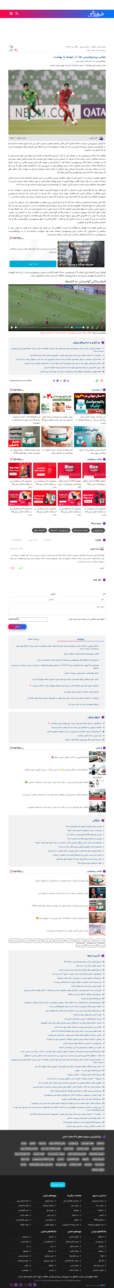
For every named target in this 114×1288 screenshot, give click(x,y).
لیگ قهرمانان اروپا (22, 1154)
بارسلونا (42, 1143)
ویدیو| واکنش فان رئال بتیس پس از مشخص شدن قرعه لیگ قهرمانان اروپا (73, 1011)
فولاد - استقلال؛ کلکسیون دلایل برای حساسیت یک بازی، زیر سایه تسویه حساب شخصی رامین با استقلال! (62, 1055)
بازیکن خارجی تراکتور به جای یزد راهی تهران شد (81, 692)
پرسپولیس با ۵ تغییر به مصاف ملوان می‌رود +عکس (82, 1043)
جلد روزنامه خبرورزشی (70, 1224)
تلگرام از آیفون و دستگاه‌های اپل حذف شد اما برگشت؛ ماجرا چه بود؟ (76, 727)
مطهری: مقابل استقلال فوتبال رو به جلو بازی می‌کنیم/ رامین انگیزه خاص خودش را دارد (69, 1083)
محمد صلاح (74, 1246)
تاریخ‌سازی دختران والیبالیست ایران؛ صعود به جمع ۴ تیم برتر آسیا (76, 974)
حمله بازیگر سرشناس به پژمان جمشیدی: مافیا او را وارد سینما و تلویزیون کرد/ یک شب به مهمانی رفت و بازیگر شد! (58, 359)
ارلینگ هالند (74, 1270)
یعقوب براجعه (98, 1169)
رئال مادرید (68, 1148)
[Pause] (60, 265)
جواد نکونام (24, 1224)
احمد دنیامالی (75, 1164)
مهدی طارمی (49, 1224)
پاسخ (102, 568)
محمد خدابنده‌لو (81, 530)
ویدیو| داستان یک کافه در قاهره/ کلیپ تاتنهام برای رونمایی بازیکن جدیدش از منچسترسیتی (67, 1087)
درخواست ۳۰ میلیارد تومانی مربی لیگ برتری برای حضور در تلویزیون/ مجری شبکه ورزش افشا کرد (65, 355)
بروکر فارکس (59, 941)
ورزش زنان (75, 1205)
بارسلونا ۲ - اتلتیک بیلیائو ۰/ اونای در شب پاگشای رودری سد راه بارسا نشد (74, 1078)
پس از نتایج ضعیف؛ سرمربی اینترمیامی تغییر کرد (82, 1019)
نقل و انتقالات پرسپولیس (43, 1159)
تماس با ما (100, 1205)
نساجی (60, 1159)
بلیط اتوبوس (92, 945)
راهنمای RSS (99, 1220)
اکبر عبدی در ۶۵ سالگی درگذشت (89, 735)
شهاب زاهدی (39, 1154)
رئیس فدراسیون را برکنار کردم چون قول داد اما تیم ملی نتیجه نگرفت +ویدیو (72, 367)
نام (104, 593)
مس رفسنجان (98, 1265)
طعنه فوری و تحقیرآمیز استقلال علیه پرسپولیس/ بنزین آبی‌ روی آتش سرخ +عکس (70, 371)
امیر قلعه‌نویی (73, 1159)
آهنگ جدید (69, 941)
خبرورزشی (96, 14)
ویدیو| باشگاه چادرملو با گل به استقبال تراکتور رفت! (82, 1122)
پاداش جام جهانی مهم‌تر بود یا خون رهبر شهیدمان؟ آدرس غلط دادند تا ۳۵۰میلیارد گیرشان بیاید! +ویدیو (63, 363)
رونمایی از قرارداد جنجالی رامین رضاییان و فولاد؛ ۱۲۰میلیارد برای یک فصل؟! (74, 1039)
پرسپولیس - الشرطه (59, 530)
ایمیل (53, 593)
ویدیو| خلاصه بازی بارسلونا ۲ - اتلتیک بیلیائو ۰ (84, 1074)
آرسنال (51, 1237)
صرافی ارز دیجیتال (15, 941)
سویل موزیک (48, 941)
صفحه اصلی (102, 47)
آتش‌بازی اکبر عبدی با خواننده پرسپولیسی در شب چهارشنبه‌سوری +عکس (74, 731)
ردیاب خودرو (80, 941)
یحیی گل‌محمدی (22, 1220)
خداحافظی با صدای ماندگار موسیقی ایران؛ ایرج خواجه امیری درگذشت (76, 723)
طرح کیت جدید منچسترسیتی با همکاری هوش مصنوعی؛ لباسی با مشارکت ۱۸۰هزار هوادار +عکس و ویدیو (62, 990)
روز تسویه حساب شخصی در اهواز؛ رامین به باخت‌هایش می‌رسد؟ (77, 982)
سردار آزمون (49, 1201)
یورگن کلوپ (74, 1251)
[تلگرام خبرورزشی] (16, 1285)
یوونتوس (25, 1270)
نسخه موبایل (58, 1184)
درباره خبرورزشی (98, 1201)
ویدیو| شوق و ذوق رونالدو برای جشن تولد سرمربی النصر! (80, 970)
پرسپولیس (98, 530)
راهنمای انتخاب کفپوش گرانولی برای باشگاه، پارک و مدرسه (80, 847)
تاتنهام (85, 1159)
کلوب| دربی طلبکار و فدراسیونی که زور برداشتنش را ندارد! (80, 1047)
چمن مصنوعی (100, 941)
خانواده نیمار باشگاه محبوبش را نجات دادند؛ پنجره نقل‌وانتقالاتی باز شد (75, 1006)
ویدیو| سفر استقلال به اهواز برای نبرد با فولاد (84, 994)
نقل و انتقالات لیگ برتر (50, 1148)
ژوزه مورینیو (61, 1164)
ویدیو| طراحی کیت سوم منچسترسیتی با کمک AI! (82, 962)
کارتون (76, 1220)
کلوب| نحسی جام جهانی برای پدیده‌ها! (87, 1015)
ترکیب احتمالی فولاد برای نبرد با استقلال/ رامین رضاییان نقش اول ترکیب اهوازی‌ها (71, 1023)
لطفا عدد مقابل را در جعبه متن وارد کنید (87, 619)
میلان (26, 1265)
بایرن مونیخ (49, 1256)
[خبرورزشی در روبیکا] (25, 1285)
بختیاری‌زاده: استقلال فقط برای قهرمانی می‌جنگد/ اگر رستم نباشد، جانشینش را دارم (68, 660)
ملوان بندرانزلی (98, 1270)
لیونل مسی (74, 1265)
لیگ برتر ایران (84, 47)
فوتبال (93, 47)
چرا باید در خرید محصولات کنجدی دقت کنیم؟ (84, 830)
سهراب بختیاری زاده (56, 1154)
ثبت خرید (33, 263)
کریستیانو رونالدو (72, 1241)
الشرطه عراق (39, 530)
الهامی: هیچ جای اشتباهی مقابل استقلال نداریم (81, 654)
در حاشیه (75, 1215)
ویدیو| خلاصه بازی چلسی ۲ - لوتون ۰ (87, 1070)
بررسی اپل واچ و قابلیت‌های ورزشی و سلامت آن (84, 834)
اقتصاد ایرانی (81, 945)
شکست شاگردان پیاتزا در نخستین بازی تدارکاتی (83, 1126)
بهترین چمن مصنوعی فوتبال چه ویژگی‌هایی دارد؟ (83, 826)
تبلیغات (101, 1210)
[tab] (80, 639)
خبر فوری (90, 941)
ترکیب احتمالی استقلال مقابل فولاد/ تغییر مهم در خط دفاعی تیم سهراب (74, 1035)
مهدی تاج (50, 1210)
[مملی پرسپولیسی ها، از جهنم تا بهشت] (57, 102)
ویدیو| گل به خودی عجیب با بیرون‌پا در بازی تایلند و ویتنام (79, 978)
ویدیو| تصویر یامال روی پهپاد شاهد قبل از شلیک (83, 739)
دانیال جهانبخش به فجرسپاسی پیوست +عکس (81, 673)
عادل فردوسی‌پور (23, 1201)
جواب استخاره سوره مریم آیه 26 (89, 863)
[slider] (39, 327)
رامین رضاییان (82, 1148)
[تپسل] (10, 238)
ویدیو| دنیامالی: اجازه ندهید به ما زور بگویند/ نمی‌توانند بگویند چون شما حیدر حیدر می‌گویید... (65, 1103)
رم (28, 1246)
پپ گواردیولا (74, 1256)
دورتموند (25, 1237)
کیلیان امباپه (74, 1237)
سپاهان (88, 1164)
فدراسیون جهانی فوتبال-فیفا (41, 1164)
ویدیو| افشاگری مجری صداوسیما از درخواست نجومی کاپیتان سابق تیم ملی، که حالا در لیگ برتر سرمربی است (61, 1051)
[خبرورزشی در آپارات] (20, 1285)
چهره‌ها (76, 1210)
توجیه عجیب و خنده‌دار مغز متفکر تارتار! (86, 986)
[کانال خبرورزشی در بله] (34, 1285)
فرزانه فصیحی (23, 1205)
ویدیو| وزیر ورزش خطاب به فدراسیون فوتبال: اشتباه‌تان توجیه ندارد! (75, 1091)
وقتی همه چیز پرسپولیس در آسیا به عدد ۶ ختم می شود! (65, 332)
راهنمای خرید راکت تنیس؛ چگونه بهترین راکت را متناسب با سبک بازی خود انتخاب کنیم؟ (68, 842)
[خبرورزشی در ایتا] (30, 1285)
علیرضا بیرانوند (48, 1205)
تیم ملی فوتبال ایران (29, 1148)
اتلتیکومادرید (49, 1241)
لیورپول (26, 1251)
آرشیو (102, 1215)
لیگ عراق (25, 1159)
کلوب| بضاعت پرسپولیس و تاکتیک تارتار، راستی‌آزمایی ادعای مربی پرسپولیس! (72, 1095)
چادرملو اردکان (98, 1159)
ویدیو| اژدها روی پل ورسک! (91, 998)
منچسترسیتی (98, 1148)
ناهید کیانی (24, 1215)
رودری (23, 1164)
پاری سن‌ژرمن (49, 1260)
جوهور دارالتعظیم (97, 1154)
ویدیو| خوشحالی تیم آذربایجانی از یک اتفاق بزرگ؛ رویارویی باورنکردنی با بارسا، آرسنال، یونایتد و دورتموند (62, 1002)
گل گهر (101, 1260)
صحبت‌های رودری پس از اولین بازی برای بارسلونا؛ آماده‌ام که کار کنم (76, 1031)
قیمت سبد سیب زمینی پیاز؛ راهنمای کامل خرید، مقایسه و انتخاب (77, 855)
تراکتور (32, 1143)
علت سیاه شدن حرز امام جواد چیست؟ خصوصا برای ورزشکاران (78, 859)
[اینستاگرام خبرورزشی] (11, 1285)
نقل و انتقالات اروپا (57, 1143)
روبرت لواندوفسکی (72, 1260)
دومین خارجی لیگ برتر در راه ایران (88, 966)
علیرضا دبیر (49, 1220)
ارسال (17, 626)
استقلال (100, 1143)
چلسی (51, 1270)
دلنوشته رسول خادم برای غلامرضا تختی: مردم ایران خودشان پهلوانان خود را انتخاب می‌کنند (66, 686)
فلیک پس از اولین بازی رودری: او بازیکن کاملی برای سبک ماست (77, 1027)
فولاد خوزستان (87, 1143)
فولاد (102, 1256)
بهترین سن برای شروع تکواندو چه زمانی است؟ (84, 838)
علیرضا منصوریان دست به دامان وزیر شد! (83, 704)
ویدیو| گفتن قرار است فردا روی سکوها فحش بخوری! (81, 1099)
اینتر (52, 1246)
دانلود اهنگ (37, 941)
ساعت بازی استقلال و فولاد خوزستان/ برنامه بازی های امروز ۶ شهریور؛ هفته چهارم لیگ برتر (65, 679)
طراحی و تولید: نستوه (93, 1285)
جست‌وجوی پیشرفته (96, 1224)
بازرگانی (96, 820)
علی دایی (50, 1215)
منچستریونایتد (23, 1260)
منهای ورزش (94, 717)
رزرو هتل (101, 945)
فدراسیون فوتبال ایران (77, 1154)
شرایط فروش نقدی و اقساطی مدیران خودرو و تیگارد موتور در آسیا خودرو (74, 851)
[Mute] (64, 265)
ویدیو (24, 1143)
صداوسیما (100, 1164)
